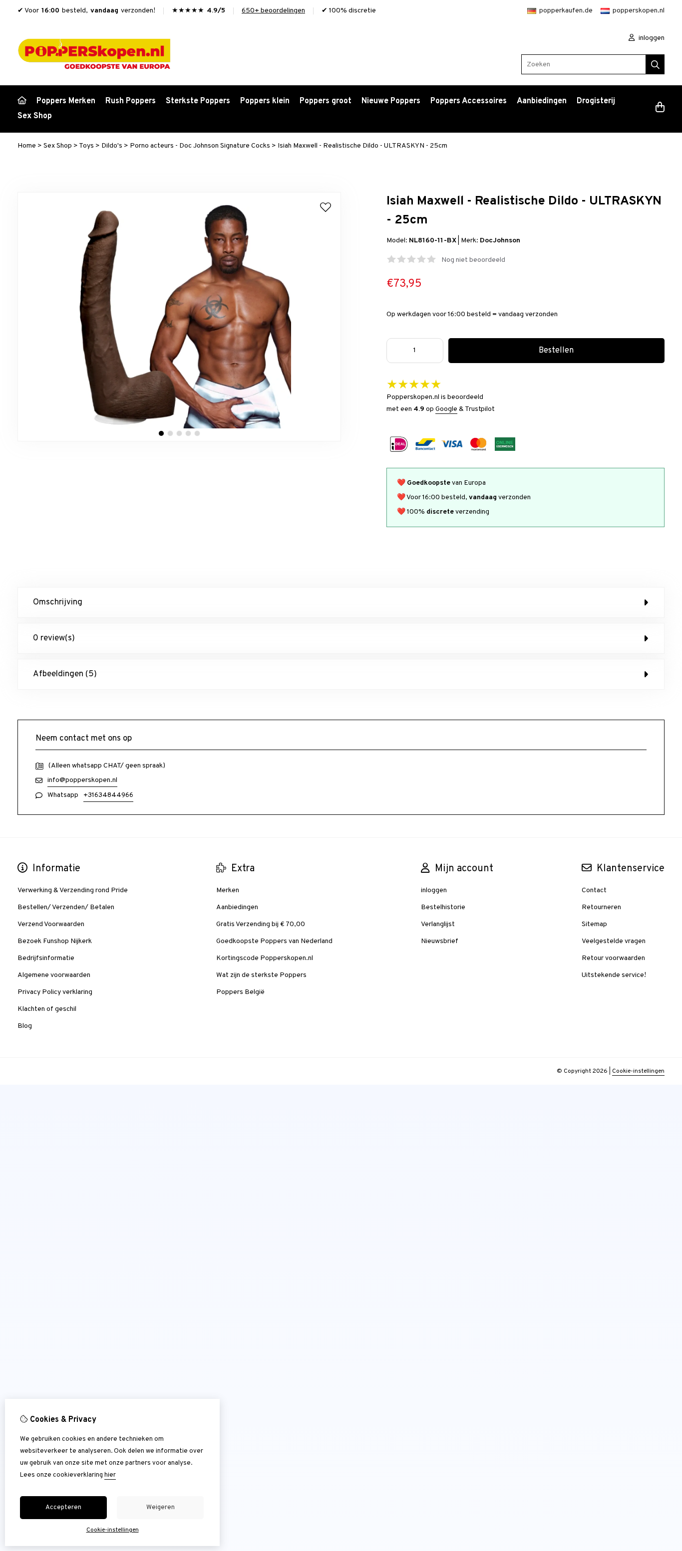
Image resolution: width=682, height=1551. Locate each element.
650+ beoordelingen (273, 10)
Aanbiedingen (542, 101)
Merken (227, 890)
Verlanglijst (438, 924)
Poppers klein (265, 101)
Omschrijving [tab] (57, 602)
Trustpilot (480, 409)
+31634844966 (108, 795)
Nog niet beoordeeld (473, 260)
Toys (86, 146)
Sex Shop (34, 116)
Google (446, 409)
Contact (594, 890)
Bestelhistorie (443, 907)
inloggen (651, 38)
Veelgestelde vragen (614, 941)
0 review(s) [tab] (54, 638)
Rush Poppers (130, 101)
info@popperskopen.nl (82, 780)
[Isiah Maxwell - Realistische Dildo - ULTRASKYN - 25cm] (179, 439)
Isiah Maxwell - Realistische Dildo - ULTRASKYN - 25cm (362, 146)
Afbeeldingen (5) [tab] (65, 674)
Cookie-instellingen (638, 1071)
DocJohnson (500, 240)
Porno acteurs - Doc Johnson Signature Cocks (200, 146)
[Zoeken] (655, 64)
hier (110, 1475)
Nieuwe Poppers (390, 101)
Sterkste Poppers (198, 101)
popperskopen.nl (639, 10)
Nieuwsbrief (439, 941)
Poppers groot (325, 101)
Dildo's (111, 146)
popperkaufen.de (566, 10)
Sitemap (594, 924)
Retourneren (601, 907)
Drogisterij (596, 101)
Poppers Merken (65, 101)
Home (26, 146)
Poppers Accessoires (468, 101)
